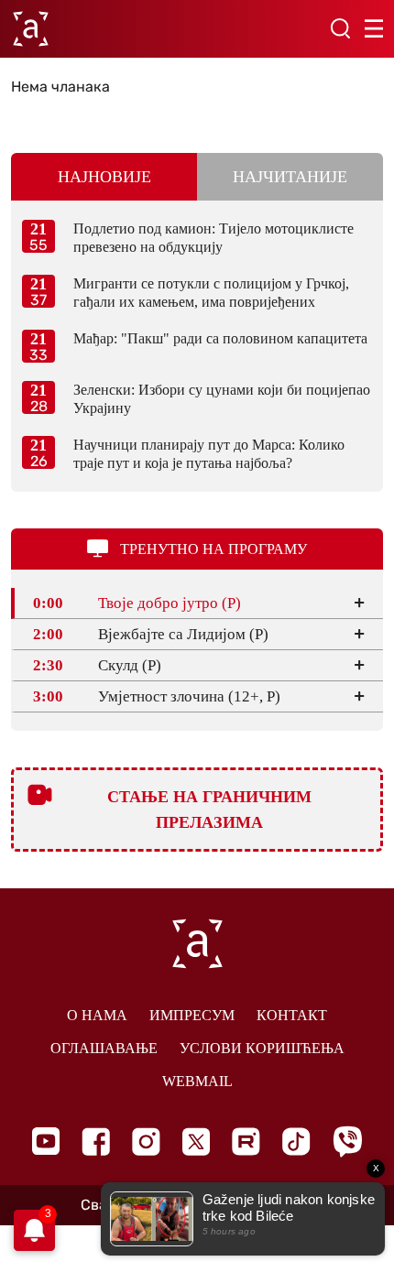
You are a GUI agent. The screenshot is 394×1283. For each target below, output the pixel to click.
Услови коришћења (262, 1048)
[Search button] (340, 28)
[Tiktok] (296, 1141)
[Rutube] (246, 1141)
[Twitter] (196, 1141)
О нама (97, 1015)
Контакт (292, 1015)
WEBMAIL (197, 1081)
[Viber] (347, 1141)
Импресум (192, 1015)
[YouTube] (46, 1141)
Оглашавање (104, 1048)
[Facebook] (96, 1141)
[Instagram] (146, 1141)
